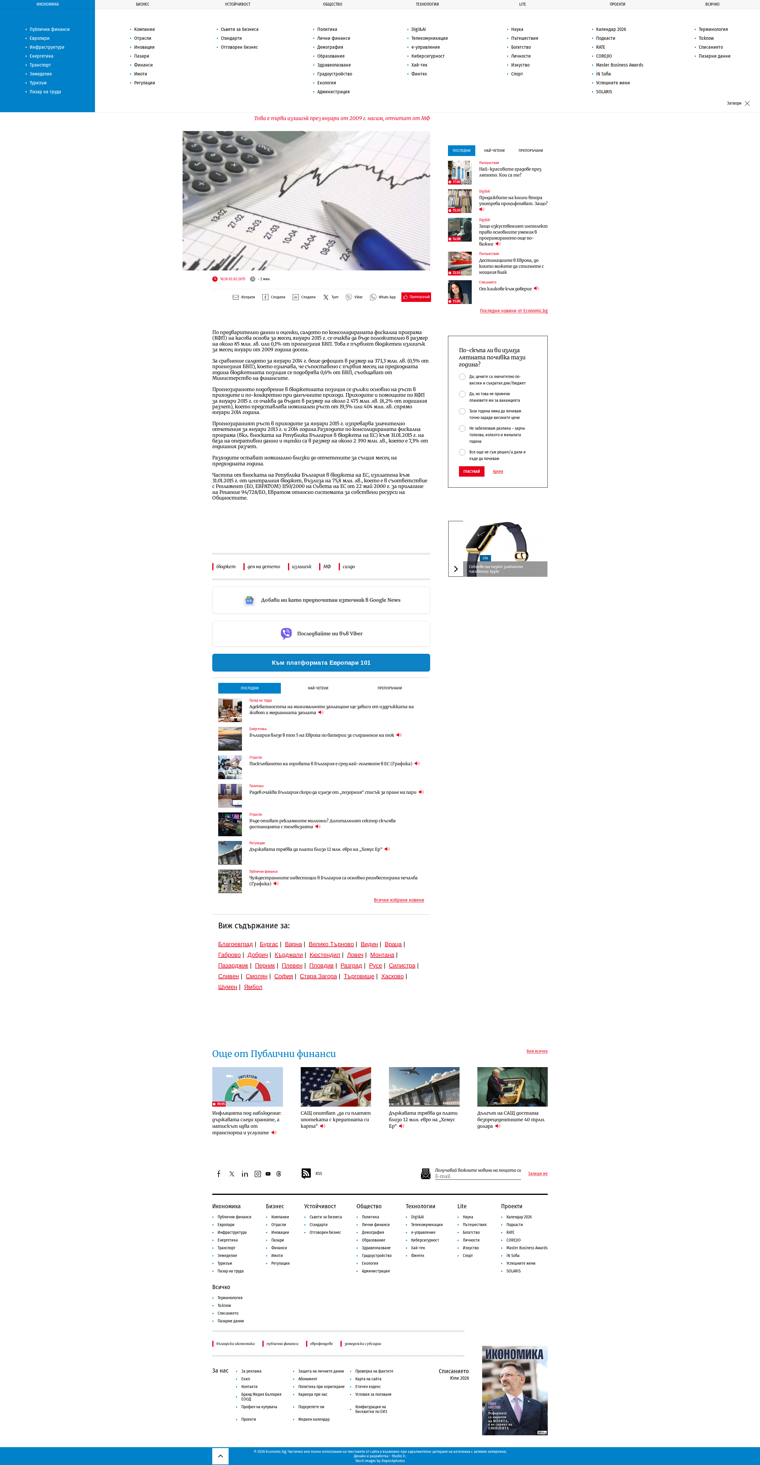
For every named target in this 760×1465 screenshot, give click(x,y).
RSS (319, 1173)
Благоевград (235, 944)
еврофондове (321, 1343)
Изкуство (520, 65)
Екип (245, 1378)
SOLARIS (604, 91)
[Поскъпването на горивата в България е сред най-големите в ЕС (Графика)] (230, 767)
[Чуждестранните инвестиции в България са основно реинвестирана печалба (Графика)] (230, 881)
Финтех (419, 74)
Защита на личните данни (321, 1371)
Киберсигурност (428, 56)
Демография (330, 47)
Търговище (359, 976)
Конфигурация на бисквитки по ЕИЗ (371, 1409)
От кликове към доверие (506, 289)
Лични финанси (333, 38)
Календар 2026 (611, 29)
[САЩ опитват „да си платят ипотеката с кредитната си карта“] (336, 1087)
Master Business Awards (619, 65)
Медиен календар (314, 1419)
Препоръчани (390, 688)
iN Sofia (603, 74)
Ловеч (355, 955)
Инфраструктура (47, 47)
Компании (144, 29)
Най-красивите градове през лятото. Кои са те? (510, 172)
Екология (326, 83)
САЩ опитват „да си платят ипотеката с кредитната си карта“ (336, 1119)
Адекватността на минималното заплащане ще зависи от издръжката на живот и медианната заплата (331, 709)
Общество (332, 4)
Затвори (734, 103)
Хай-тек (419, 65)
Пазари (141, 56)
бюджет (226, 566)
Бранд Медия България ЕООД (261, 1397)
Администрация (333, 91)
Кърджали (289, 955)
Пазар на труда (45, 91)
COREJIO (604, 56)
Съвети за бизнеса (240, 29)
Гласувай (471, 471)
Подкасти (605, 38)
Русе (375, 965)
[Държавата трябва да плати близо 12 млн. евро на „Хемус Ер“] (230, 853)
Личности (521, 56)
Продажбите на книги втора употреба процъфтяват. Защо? (513, 200)
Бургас (269, 944)
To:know (706, 38)
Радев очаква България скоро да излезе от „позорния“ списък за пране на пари (333, 792)
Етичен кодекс (368, 1386)
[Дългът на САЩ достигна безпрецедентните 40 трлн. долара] (512, 1087)
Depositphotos (393, 1460)
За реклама (251, 1371)
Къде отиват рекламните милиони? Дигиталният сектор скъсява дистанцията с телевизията (322, 823)
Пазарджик (233, 965)
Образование (331, 56)
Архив (498, 472)
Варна (293, 944)
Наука (517, 29)
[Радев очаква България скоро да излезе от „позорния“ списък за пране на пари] (230, 796)
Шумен (227, 987)
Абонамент (307, 1378)
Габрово (229, 955)
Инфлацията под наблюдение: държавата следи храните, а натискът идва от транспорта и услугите (246, 1122)
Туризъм (38, 83)
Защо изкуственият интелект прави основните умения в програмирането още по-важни (513, 235)
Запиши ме (538, 1174)
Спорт (517, 74)
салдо (349, 566)
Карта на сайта (368, 1378)
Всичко (712, 4)
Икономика (48, 4)
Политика (327, 29)
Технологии (427, 4)
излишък (301, 566)
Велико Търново (331, 944)
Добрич (258, 955)
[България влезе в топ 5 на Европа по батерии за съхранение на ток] (230, 739)
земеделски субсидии (363, 1343)
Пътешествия (524, 38)
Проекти (618, 4)
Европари (40, 38)
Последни (250, 688)
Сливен (228, 976)
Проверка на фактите (374, 1371)
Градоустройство (334, 74)
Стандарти (231, 38)
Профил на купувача (259, 1406)
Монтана (382, 955)
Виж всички (537, 1051)
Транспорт (40, 65)
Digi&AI (418, 29)
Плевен (292, 965)
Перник (265, 965)
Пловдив (321, 965)
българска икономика (235, 1343)
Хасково (392, 976)
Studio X (398, 1456)
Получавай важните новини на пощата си (478, 1170)
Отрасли (142, 38)
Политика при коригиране (321, 1386)
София (283, 976)
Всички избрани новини (399, 900)
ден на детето (264, 566)
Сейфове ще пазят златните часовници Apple (496, 569)
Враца (393, 944)
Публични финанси (50, 29)
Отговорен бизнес (239, 47)
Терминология (713, 29)
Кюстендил (325, 955)
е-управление (425, 47)
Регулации (144, 83)
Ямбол (253, 987)
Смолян (256, 976)
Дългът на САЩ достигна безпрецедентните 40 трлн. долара (511, 1119)
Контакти (249, 1386)
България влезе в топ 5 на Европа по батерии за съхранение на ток (322, 735)
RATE (600, 47)
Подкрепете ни (311, 1406)
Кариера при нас (312, 1394)
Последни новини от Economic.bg (514, 310)
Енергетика (41, 56)
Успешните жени (613, 83)
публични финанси (282, 1343)
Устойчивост (237, 4)
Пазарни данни (715, 56)
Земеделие (41, 74)
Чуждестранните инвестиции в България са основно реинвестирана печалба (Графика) (333, 880)
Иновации (144, 47)
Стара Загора (318, 976)
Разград (351, 965)
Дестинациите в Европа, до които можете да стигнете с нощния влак (511, 266)
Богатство (521, 47)
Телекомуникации (429, 38)
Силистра (402, 965)
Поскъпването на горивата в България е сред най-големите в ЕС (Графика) (331, 763)
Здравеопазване (334, 65)
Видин (369, 944)
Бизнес (142, 4)
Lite (522, 4)
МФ (327, 566)
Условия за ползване (373, 1394)
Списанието (711, 47)
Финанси (143, 65)
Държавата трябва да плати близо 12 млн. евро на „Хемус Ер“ (316, 849)
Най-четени (318, 688)
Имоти (140, 74)
